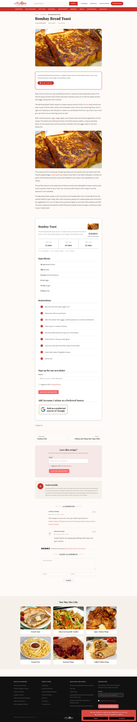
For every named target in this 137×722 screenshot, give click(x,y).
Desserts (74, 9)
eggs (53, 118)
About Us (44, 698)
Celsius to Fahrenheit (20, 685)
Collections (93, 3)
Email (40, 374)
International (92, 9)
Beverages (51, 9)
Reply (94, 511)
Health (82, 9)
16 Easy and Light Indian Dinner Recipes (81, 706)
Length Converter (19, 695)
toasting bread (57, 175)
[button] (89, 234)
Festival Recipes (117, 3)
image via (38, 425)
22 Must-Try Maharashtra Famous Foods (82, 685)
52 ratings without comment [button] (75, 548)
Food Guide (103, 9)
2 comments (61, 23)
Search (73, 3)
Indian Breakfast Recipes (49, 692)
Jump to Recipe (47, 83)
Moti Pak (72, 688)
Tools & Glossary (104, 3)
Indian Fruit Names (19, 701)
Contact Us (45, 701)
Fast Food (42, 9)
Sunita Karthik (41, 23)
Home (37, 14)
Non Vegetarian (30, 9)
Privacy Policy (55, 384)
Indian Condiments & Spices (22, 698)
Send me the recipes (48, 392)
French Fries (73, 692)
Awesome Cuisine (31, 717)
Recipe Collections (47, 688)
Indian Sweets (63, 9)
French (85, 104)
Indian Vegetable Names (21, 704)
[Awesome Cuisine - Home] (22, 3)
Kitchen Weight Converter (21, 688)
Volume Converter (19, 692)
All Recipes (84, 3)
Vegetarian (18, 9)
